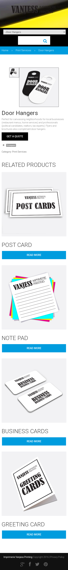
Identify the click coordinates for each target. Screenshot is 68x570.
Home (5, 50)
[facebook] (30, 564)
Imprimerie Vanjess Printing (18, 557)
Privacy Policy (57, 557)
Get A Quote (15, 136)
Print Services (23, 50)
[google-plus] (22, 564)
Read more (34, 255)
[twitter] (37, 564)
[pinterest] (46, 564)
